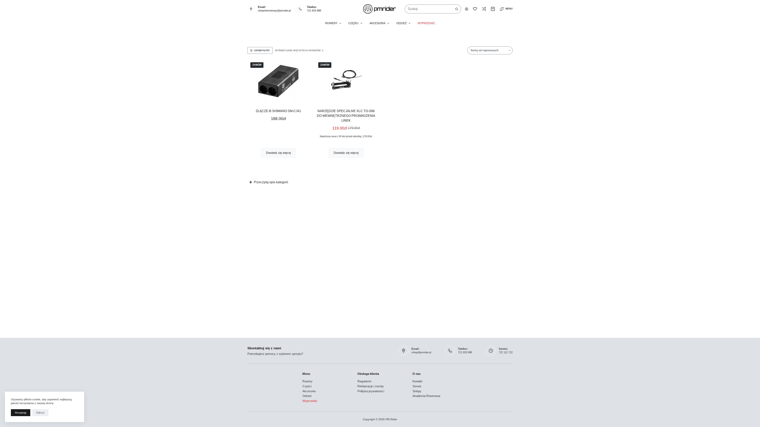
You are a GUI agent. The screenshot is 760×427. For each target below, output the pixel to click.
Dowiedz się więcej (278, 152)
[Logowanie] (466, 9)
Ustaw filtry (262, 50)
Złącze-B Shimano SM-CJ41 (278, 111)
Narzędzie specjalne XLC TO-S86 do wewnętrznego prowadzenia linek (346, 115)
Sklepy (416, 391)
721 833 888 (314, 10)
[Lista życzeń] (475, 9)
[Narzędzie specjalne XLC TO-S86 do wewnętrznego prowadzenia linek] (346, 81)
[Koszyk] (493, 9)
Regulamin (364, 381)
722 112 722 (506, 352)
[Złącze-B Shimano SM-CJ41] (278, 81)
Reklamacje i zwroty (370, 386)
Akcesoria (377, 23)
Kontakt (417, 381)
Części (353, 23)
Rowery (331, 23)
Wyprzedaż (426, 23)
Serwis (416, 386)
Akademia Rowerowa (426, 396)
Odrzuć (40, 412)
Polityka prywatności (370, 391)
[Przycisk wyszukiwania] (456, 9)
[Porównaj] (484, 9)
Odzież (401, 23)
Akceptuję (20, 412)
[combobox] (428, 9)
